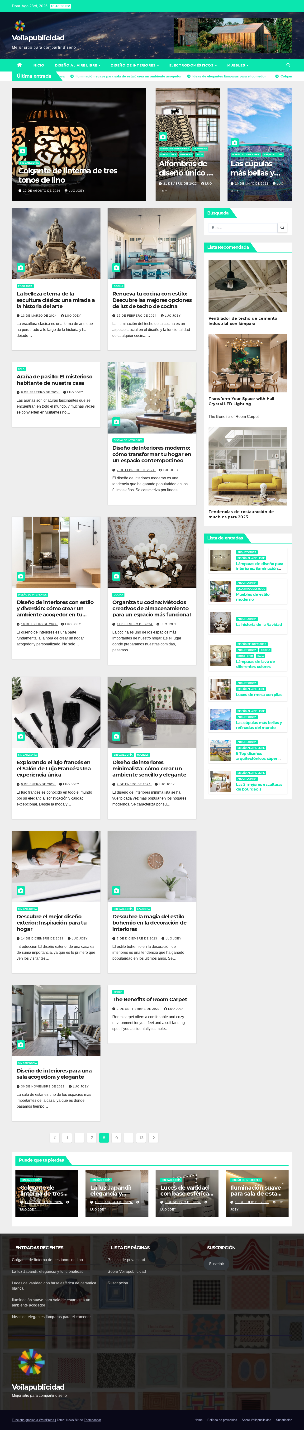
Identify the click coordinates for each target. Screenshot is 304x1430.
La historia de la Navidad (259, 624)
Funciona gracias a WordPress (33, 1420)
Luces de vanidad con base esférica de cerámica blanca (68, 175)
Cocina (118, 286)
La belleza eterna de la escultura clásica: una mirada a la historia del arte (56, 300)
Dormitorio (168, 154)
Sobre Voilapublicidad (127, 1271)
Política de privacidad (126, 1260)
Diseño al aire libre (76, 65)
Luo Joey (75, 190)
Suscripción (118, 1283)
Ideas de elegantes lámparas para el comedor (51, 1317)
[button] (288, 65)
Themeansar (92, 1420)
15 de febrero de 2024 (137, 315)
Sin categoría (29, 163)
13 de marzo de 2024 (39, 315)
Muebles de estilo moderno (252, 597)
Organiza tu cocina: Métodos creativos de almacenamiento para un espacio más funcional (151, 608)
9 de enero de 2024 (38, 784)
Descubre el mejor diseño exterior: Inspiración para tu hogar (52, 922)
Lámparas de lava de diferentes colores (255, 664)
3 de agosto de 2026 (41, 190)
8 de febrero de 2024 (40, 392)
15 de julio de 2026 (252, 1202)
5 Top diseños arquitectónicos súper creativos (256, 758)
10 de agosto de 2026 (114, 1202)
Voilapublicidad (38, 37)
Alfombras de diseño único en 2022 (187, 172)
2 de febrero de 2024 (136, 470)
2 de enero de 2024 (134, 784)
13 (141, 1137)
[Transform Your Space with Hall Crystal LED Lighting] (248, 365)
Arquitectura (273, 154)
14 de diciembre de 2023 (42, 938)
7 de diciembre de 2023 (137, 938)
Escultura (25, 286)
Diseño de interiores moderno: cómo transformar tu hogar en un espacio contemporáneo (151, 454)
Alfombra (200, 148)
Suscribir (216, 1264)
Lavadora (143, 909)
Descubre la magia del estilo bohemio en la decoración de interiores (149, 922)
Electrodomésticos (192, 65)
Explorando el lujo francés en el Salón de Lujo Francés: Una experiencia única (54, 768)
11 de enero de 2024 (135, 624)
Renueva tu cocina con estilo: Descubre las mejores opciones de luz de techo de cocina (151, 300)
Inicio (38, 65)
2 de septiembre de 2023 (139, 1009)
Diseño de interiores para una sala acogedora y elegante (54, 1074)
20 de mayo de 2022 (252, 183)
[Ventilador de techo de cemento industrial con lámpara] (248, 288)
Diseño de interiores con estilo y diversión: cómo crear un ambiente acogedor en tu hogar (55, 611)
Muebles (236, 65)
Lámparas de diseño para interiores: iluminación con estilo (259, 569)
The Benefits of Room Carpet (149, 999)
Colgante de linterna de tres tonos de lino (41, 1193)
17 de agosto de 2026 (44, 1202)
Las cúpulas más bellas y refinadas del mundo (254, 177)
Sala (199, 154)
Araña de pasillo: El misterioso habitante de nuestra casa (54, 379)
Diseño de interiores (134, 65)
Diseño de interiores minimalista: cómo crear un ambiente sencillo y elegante (149, 768)
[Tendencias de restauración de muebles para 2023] (248, 468)
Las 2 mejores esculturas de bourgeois (259, 787)
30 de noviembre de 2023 (43, 1086)
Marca (118, 992)
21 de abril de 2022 (180, 183)
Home (199, 1420)
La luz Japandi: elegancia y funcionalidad (110, 1193)
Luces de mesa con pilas (259, 694)
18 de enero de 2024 (39, 624)
